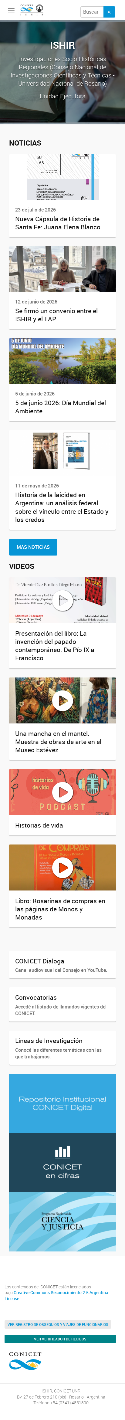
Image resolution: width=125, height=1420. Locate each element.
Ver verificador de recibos (60, 1338)
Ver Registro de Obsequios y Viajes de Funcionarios (58, 1324)
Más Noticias (33, 547)
